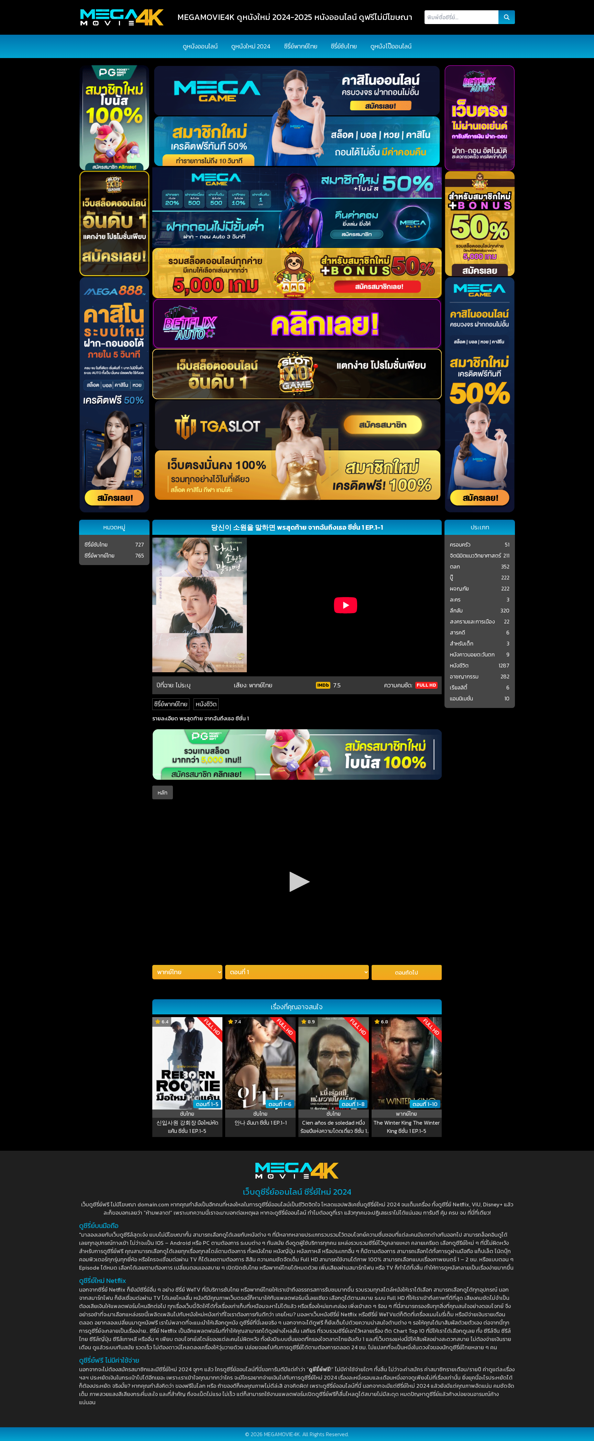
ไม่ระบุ (183, 685)
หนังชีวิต (206, 704)
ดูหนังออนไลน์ (200, 46)
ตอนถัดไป (406, 972)
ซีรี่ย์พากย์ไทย (300, 46)
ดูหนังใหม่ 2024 (251, 46)
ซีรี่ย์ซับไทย (344, 46)
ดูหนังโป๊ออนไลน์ (391, 46)
